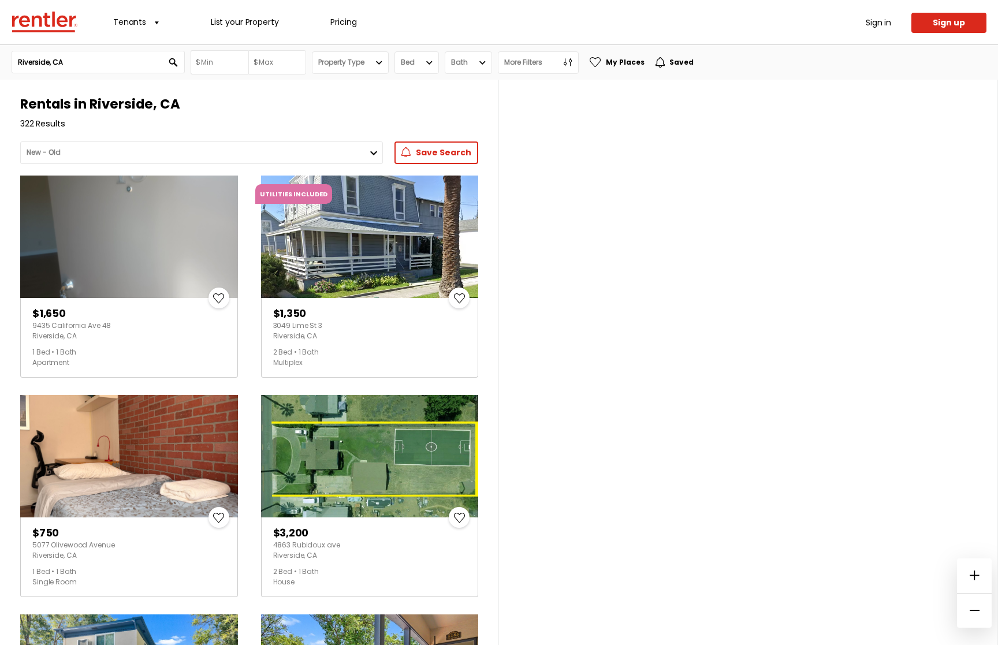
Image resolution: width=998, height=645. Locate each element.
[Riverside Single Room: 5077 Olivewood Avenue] (129, 456)
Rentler (44, 22)
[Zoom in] (974, 575)
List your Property (244, 22)
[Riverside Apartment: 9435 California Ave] (129, 237)
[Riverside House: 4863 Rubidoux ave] (370, 456)
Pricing (343, 22)
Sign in (878, 22)
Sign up (949, 22)
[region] (748, 362)
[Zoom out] (974, 610)
